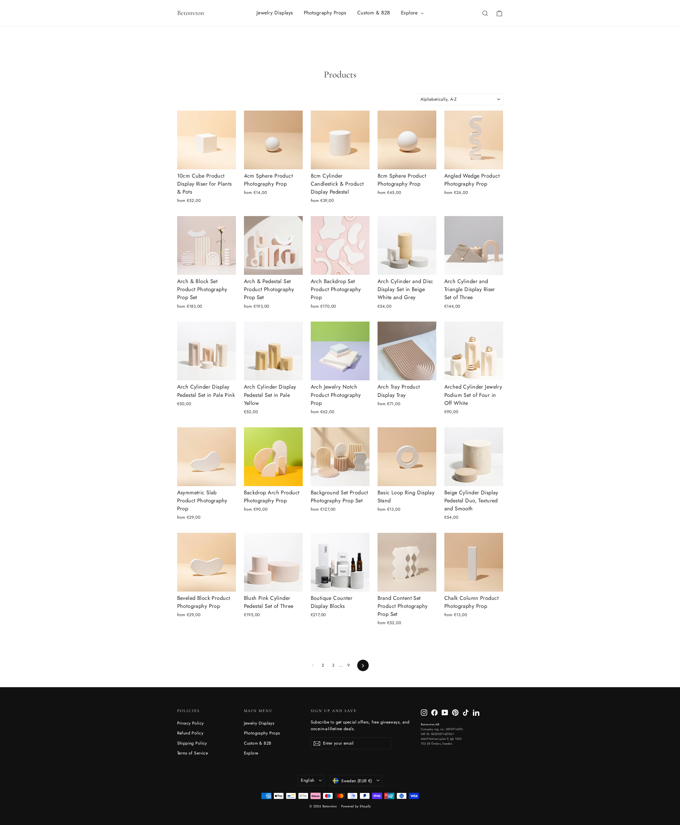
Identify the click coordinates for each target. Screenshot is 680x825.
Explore (410, 12)
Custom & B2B (373, 12)
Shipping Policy (192, 743)
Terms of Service (192, 753)
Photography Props (325, 12)
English (307, 780)
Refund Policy (190, 733)
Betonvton (190, 13)
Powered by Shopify (356, 806)
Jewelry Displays (275, 12)
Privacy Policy (190, 723)
